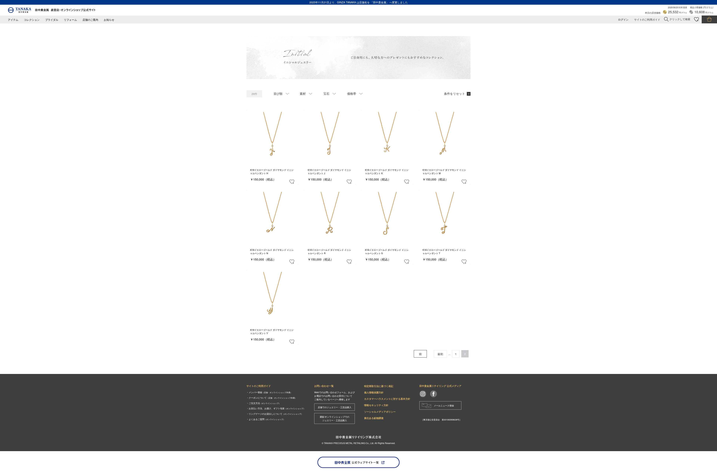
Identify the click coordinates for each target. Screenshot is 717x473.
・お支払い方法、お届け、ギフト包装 (275, 408)
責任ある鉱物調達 (374, 418)
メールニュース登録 (444, 405)
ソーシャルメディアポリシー (380, 411)
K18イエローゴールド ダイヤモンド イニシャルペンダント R (329, 251)
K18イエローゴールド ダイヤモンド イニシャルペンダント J (329, 171)
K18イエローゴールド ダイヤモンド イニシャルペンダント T (444, 251)
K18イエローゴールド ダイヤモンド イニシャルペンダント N (272, 251)
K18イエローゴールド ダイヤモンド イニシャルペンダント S (386, 251)
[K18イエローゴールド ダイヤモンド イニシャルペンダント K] (387, 136)
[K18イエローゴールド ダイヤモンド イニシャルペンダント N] (272, 216)
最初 (440, 354)
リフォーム (70, 19)
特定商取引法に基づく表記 (378, 386)
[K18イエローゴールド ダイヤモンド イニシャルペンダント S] (387, 216)
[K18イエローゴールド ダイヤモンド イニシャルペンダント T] (444, 216)
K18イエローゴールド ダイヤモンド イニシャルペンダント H (272, 171)
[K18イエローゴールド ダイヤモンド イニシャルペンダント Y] (272, 296)
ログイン (623, 19)
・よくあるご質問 (265, 419)
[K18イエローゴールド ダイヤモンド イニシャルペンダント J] (330, 136)
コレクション (32, 19)
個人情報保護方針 (374, 392)
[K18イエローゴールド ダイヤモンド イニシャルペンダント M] (444, 136)
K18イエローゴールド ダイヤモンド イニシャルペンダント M (444, 171)
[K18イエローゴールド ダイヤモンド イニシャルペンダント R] (330, 216)
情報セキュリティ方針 (376, 405)
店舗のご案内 (90, 19)
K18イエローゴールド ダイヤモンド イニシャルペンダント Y (272, 331)
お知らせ (109, 19)
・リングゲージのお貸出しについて (274, 413)
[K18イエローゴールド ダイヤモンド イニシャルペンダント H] (272, 136)
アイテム (13, 19)
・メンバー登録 (269, 392)
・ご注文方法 (263, 403)
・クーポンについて (271, 397)
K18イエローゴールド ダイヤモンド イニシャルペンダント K (386, 171)
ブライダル (51, 19)
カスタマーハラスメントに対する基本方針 (387, 398)
